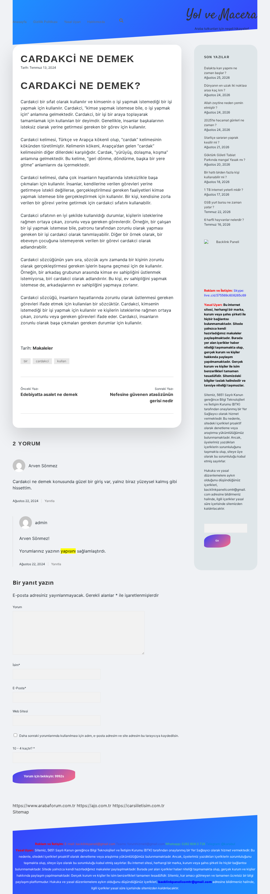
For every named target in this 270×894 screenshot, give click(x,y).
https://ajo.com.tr (94, 805)
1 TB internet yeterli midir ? (223, 190)
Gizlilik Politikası (45, 22)
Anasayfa (20, 22)
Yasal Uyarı (72, 22)
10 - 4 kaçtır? (24, 748)
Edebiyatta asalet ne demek (49, 394)
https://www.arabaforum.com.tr (44, 805)
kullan (61, 361)
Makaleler (43, 348)
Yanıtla (50, 501)
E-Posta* (19, 688)
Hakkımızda (96, 22)
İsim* (16, 665)
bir (25, 361)
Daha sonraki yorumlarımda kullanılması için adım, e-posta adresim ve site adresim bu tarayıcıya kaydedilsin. (99, 736)
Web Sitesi (20, 711)
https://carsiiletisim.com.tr (139, 805)
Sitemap (21, 811)
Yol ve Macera (221, 15)
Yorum (17, 607)
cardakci (42, 361)
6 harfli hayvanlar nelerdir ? (224, 220)
